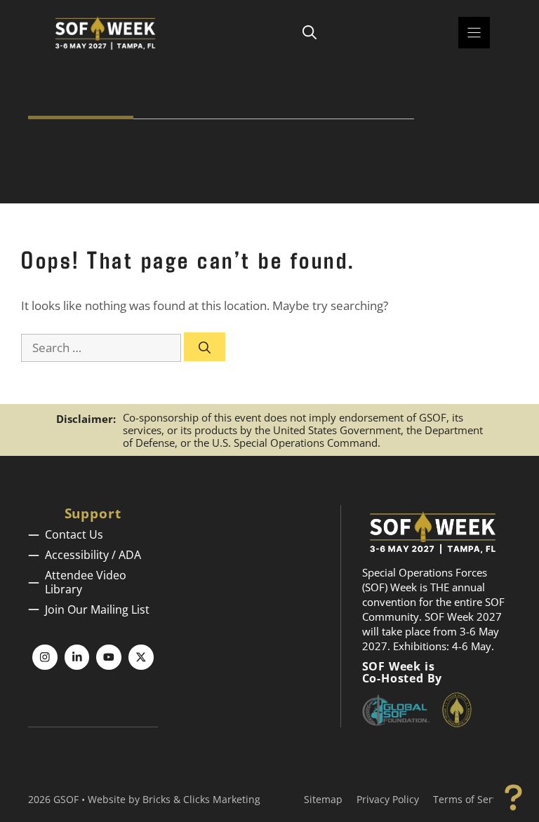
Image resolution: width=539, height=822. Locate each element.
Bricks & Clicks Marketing (201, 799)
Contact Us (74, 534)
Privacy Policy (388, 799)
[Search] (204, 347)
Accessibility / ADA (93, 554)
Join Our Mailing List (97, 609)
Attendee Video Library (85, 581)
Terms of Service (472, 799)
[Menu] (474, 32)
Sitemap (323, 799)
